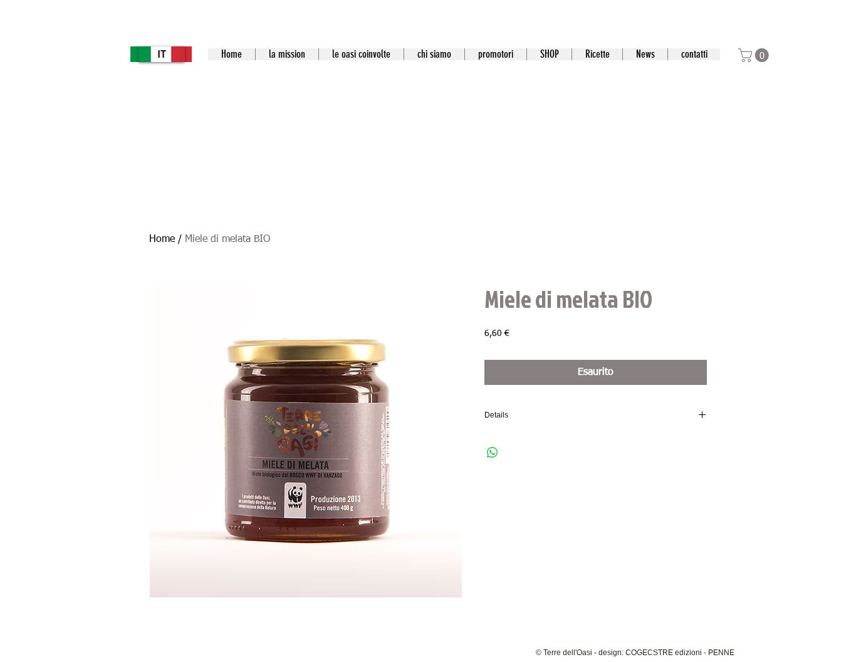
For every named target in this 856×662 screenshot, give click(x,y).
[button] (755, 55)
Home (162, 239)
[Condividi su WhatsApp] (492, 452)
